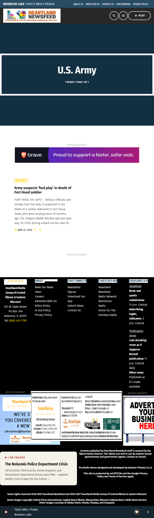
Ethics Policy (42, 305)
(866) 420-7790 (18, 320)
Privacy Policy (43, 315)
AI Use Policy (43, 310)
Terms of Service (118, 476)
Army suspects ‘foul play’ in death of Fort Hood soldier (42, 190)
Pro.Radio (84, 467)
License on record (136, 456)
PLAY (139, 15)
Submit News (76, 305)
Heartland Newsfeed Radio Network (107, 291)
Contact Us (74, 310)
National (21, 180)
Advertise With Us (46, 301)
